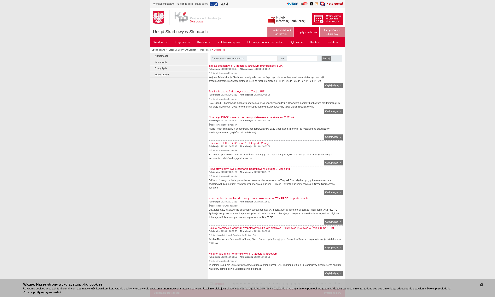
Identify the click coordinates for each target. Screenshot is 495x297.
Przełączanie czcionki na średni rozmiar (224, 4)
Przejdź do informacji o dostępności (214, 4)
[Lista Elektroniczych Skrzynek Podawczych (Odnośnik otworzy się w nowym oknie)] (292, 4)
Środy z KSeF (162, 74)
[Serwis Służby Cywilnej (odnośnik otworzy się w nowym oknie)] (322, 5)
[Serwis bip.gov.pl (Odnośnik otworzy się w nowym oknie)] (335, 4)
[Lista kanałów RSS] (316, 4)
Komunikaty (161, 62)
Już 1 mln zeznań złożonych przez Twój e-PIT (237, 91)
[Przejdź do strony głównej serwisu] (189, 17)
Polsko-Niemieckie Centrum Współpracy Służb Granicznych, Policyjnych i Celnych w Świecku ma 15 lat (271, 227)
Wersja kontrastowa (163, 4)
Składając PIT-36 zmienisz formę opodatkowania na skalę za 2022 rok (251, 117)
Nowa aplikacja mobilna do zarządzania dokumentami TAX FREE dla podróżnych (258, 198)
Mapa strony (201, 4)
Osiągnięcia (161, 68)
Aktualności (219, 50)
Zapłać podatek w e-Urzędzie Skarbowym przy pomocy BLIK (245, 65)
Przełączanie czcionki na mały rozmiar (222, 4)
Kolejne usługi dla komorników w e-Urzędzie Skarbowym (243, 253)
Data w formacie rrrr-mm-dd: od (228, 58)
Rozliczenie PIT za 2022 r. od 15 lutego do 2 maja (239, 143)
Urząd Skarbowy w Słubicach (180, 32)
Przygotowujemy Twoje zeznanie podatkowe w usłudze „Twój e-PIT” (250, 168)
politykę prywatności (47, 292)
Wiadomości (205, 50)
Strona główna (158, 50)
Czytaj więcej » (334, 86)
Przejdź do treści (184, 4)
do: (283, 58)
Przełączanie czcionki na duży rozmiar (227, 4)
